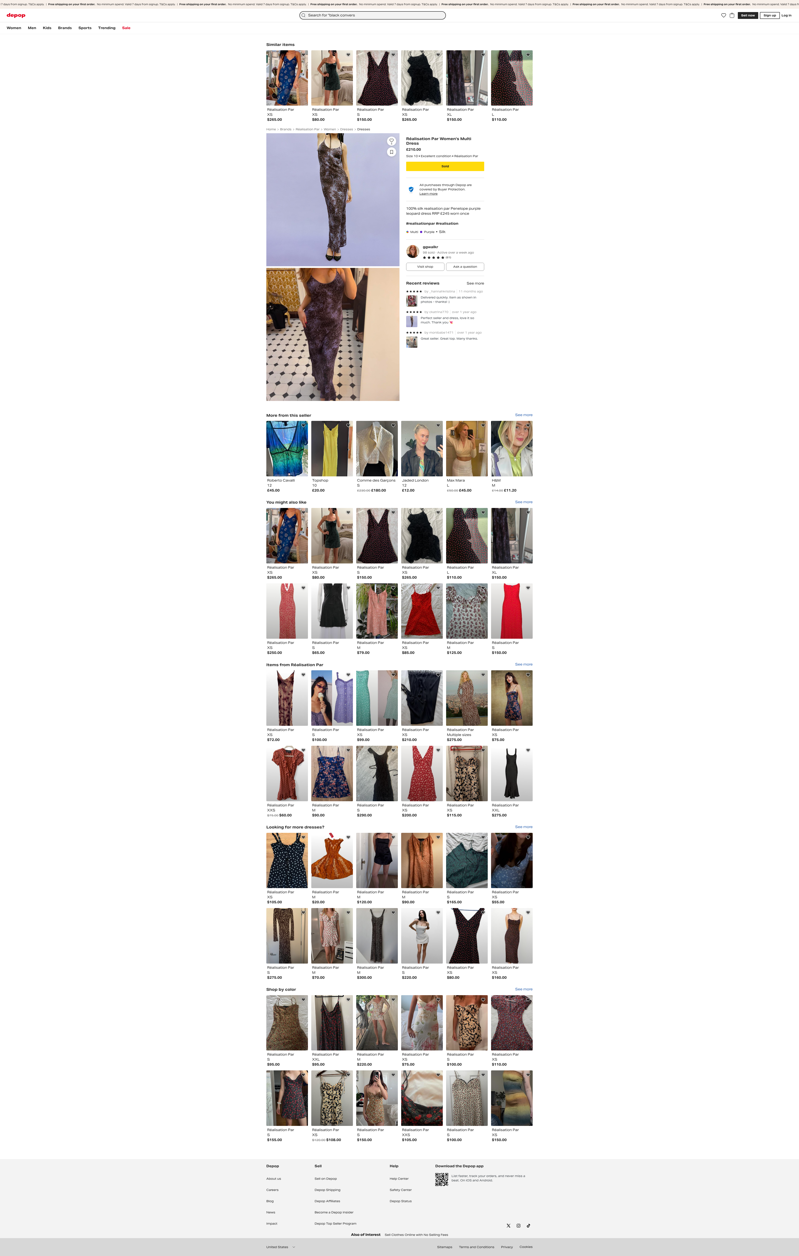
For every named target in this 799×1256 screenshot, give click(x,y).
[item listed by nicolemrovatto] (422, 611)
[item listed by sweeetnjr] (467, 860)
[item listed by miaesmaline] (377, 611)
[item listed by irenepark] (422, 936)
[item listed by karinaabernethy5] (422, 1023)
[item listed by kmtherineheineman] (467, 1098)
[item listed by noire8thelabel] (422, 698)
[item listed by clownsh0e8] (422, 860)
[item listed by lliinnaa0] (512, 936)
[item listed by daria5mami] (332, 611)
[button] (453, 257)
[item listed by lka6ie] (332, 773)
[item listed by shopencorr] (377, 860)
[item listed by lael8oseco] (332, 1098)
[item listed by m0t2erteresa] (422, 773)
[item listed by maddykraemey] (287, 535)
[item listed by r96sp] (512, 698)
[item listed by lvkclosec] (377, 936)
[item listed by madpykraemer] (422, 535)
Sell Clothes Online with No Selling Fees (416, 1235)
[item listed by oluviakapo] (467, 1023)
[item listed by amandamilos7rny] (467, 535)
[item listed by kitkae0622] (332, 860)
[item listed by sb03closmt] (512, 860)
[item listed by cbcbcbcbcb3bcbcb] (512, 773)
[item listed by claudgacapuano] (377, 1023)
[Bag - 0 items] (732, 15)
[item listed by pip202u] (287, 860)
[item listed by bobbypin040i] (467, 698)
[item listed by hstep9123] (467, 773)
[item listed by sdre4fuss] (332, 1023)
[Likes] (724, 15)
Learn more (428, 194)
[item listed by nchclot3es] (377, 698)
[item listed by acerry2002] (467, 611)
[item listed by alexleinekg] (332, 936)
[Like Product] (303, 55)
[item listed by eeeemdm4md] (512, 535)
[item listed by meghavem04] (287, 1098)
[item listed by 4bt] (422, 1098)
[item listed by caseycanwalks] (287, 611)
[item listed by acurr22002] (377, 773)
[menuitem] (14, 28)
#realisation (447, 223)
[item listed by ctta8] (287, 1023)
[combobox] (372, 15)
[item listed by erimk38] (512, 1023)
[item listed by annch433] (287, 773)
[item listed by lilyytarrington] (287, 698)
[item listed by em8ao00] (467, 936)
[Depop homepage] (16, 15)
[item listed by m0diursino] (377, 1098)
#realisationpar (421, 223)
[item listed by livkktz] (287, 936)
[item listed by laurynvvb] (332, 535)
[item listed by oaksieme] (512, 1098)
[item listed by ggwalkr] (287, 448)
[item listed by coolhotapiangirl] (332, 698)
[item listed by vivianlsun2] (377, 535)
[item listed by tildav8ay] (512, 611)
